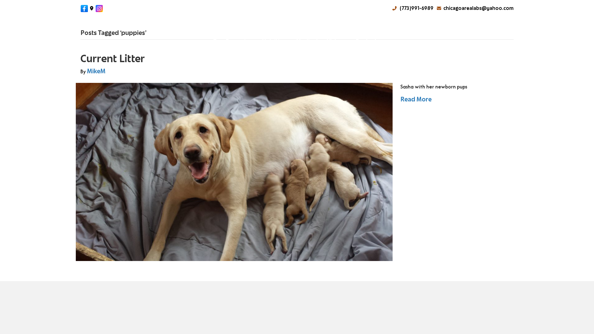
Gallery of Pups (382, 27)
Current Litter (112, 58)
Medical (307, 41)
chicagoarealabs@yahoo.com (478, 8)
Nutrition (274, 41)
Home (96, 27)
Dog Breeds (169, 27)
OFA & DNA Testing (437, 27)
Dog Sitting (487, 27)
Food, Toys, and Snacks (265, 27)
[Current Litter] (234, 171)
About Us (125, 27)
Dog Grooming (232, 41)
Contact (366, 41)
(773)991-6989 (416, 8)
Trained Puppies (329, 27)
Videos (336, 41)
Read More (416, 99)
